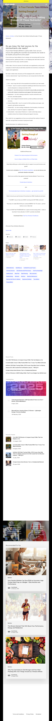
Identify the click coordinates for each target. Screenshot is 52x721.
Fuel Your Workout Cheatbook (30, 215)
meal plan (17, 273)
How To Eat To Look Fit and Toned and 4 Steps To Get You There (39, 255)
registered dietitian (26, 279)
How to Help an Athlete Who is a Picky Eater (26, 159)
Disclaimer (38, 714)
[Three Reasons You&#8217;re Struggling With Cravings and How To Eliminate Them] (26, 248)
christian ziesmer (10, 270)
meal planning (24, 273)
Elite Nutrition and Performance (24, 270)
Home (7, 36)
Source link (8, 230)
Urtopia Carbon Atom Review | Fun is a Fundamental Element (21, 370)
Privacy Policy (30, 714)
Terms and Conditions (18, 714)
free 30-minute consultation (26, 170)
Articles (12, 36)
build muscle (19, 267)
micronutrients (33, 273)
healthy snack (9, 273)
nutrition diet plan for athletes (13, 279)
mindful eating (9, 276)
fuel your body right (37, 270)
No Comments (37, 23)
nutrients (17, 276)
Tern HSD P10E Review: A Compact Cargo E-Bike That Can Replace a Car (24, 360)
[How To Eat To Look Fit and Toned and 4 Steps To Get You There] (39, 248)
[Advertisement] (26, 298)
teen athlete (36, 279)
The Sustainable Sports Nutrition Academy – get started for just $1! (26, 191)
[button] (46, 4)
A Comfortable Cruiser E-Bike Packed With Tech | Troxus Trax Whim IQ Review (26, 362)
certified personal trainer (30, 267)
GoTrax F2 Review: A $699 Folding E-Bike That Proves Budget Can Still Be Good (26, 373)
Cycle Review (15, 23)
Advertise (26, 1)
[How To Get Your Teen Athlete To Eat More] (12, 248)
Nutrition (25, 13)
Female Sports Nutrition (26, 182)
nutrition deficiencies (32, 276)
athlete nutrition (10, 267)
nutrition (23, 276)
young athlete (9, 282)
